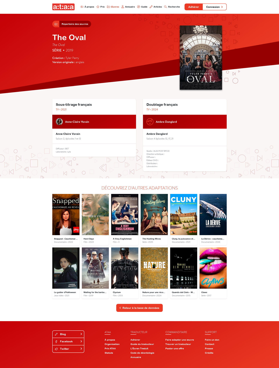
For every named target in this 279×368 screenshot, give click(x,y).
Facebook (66, 341)
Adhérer (193, 6)
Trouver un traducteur (178, 344)
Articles (158, 7)
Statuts (109, 352)
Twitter (64, 348)
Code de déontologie (142, 352)
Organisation (112, 344)
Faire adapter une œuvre (179, 339)
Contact (209, 344)
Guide (144, 7)
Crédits (209, 352)
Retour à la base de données (140, 307)
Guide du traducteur (142, 344)
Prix (102, 7)
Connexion (213, 6)
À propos (89, 7)
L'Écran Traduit (139, 348)
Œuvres (115, 7)
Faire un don (212, 339)
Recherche (174, 7)
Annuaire (130, 7)
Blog (62, 334)
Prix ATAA (110, 348)
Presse (209, 348)
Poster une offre (174, 348)
